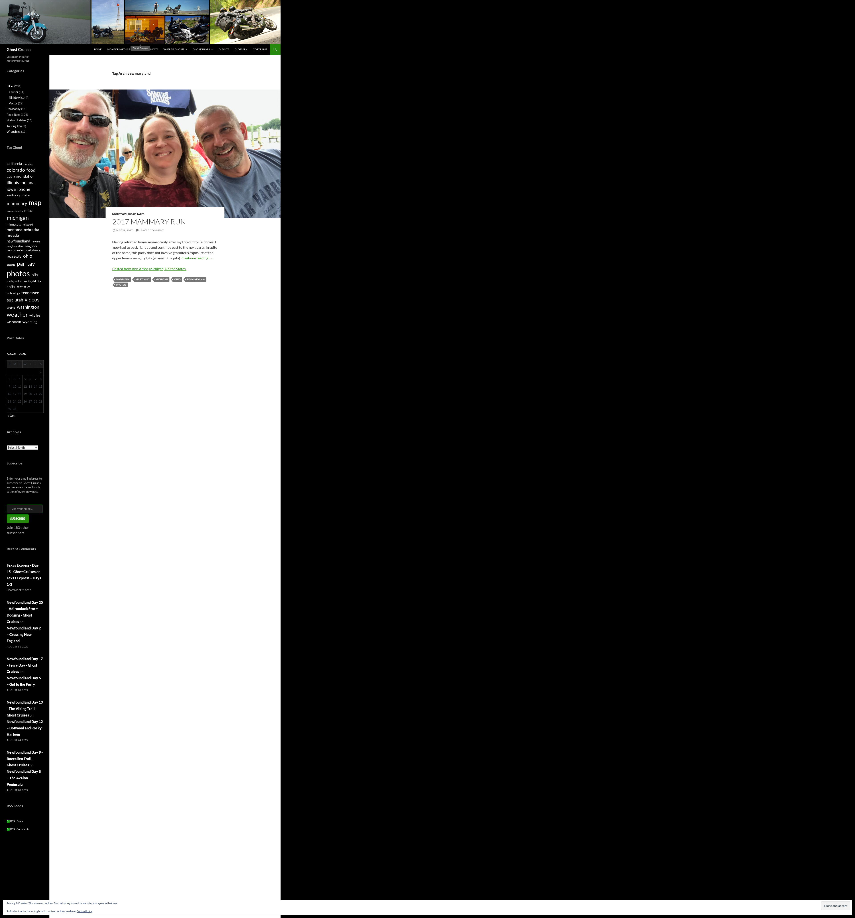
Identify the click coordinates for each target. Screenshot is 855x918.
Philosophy (13, 109)
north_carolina (15, 250)
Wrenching (13, 131)
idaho (28, 176)
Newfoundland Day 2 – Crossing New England (24, 634)
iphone (23, 189)
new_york (31, 246)
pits (34, 274)
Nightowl (119, 214)
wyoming (29, 321)
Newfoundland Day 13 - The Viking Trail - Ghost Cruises (25, 708)
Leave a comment (151, 230)
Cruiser (13, 92)
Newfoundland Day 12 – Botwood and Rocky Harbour (25, 728)
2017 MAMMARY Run (149, 221)
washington (28, 306)
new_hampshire (15, 246)
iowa (11, 189)
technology (13, 293)
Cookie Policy (84, 911)
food (30, 170)
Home (98, 49)
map (35, 202)
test (10, 300)
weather (17, 314)
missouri (28, 224)
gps (9, 176)
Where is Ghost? (173, 49)
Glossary (241, 49)
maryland (142, 279)
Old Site (224, 49)
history (17, 176)
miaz (28, 210)
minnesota (14, 224)
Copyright (260, 49)
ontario (11, 264)
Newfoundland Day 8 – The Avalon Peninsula (24, 777)
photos (121, 284)
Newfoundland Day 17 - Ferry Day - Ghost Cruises (25, 665)
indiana (27, 182)
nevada (13, 235)
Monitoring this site (120, 49)
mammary (122, 279)
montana (14, 229)
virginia (11, 307)
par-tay (26, 263)
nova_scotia (14, 256)
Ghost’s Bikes (201, 49)
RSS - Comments (19, 829)
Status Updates (16, 120)
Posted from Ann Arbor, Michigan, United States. (149, 269)
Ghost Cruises (19, 49)
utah (18, 299)
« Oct (11, 415)
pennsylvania (196, 279)
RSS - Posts (16, 821)
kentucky (13, 195)
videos (32, 299)
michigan (162, 279)
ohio (177, 279)
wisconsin (14, 322)
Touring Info (14, 126)
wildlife (34, 315)
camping (28, 164)
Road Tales (136, 214)
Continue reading (196, 258)
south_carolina (14, 281)
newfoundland (18, 241)
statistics (24, 287)
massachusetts (15, 211)
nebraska (31, 229)
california (14, 163)
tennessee (30, 292)
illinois (13, 182)
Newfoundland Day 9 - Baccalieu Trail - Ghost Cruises (25, 758)
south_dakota (32, 281)
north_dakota (33, 250)
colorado (16, 170)
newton (36, 241)
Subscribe (17, 518)
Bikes (10, 86)
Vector (13, 103)
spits (11, 286)
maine (26, 195)
